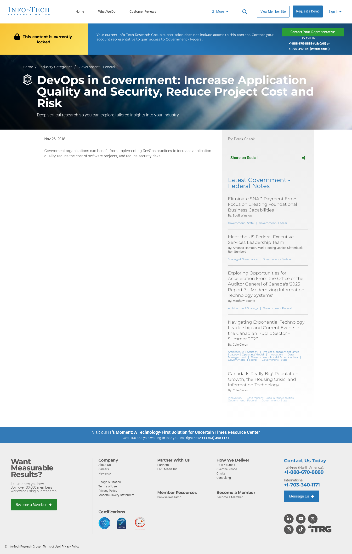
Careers (103, 469)
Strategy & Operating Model (246, 354)
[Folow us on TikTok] (301, 530)
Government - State (241, 223)
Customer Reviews (143, 12)
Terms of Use (107, 486)
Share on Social (243, 157)
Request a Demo (307, 11)
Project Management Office (281, 352)
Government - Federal (97, 67)
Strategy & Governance (243, 259)
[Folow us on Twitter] (313, 519)
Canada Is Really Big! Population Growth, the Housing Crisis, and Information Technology (263, 379)
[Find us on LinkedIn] (289, 519)
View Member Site (273, 11)
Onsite (220, 473)
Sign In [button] (334, 12)
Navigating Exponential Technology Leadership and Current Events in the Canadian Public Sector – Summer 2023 (266, 331)
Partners (163, 465)
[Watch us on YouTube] (300, 519)
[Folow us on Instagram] (289, 530)
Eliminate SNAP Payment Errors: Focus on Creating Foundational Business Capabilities (263, 204)
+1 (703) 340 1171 (215, 438)
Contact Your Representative (312, 32)
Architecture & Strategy (243, 308)
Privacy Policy (107, 490)
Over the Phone (226, 469)
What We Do (106, 12)
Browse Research (169, 497)
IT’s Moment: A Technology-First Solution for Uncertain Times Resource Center (184, 432)
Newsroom (106, 473)
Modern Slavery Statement (116, 495)
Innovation (276, 354)
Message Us (299, 496)
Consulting (223, 478)
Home (79, 12)
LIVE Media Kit (167, 469)
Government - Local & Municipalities (274, 357)
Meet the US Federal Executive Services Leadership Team (261, 239)
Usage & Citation (109, 482)
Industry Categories (56, 67)
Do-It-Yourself (225, 465)
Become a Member (32, 504)
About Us (104, 465)
